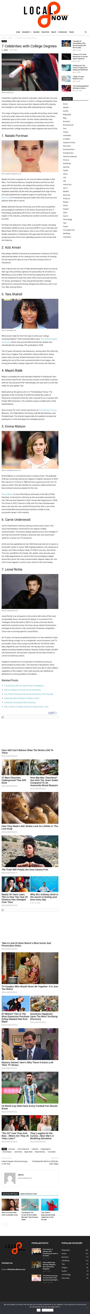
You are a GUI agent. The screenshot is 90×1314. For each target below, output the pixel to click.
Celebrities (35, 1149)
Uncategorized (68, 230)
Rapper (66, 202)
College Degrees (45, 1149)
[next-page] (6, 1224)
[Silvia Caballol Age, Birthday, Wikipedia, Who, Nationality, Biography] (36, 1264)
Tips (64, 223)
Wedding (66, 233)
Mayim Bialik (28, 1152)
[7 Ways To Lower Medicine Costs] (66, 79)
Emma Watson (7, 494)
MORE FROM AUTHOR (29, 1194)
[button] (85, 32)
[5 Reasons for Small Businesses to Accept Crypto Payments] (66, 56)
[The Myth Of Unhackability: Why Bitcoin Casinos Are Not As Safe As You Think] (66, 43)
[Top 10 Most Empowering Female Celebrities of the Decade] (49, 1205)
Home (18, 32)
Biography (26, 32)
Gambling (67, 163)
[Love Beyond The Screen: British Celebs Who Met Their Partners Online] (30, 1205)
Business (36, 32)
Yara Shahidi (51, 1152)
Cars (65, 128)
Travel (71, 32)
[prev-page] (3, 1224)
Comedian (67, 135)
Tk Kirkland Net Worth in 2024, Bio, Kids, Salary (45, 1162)
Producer (66, 198)
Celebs (10, 38)
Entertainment (68, 149)
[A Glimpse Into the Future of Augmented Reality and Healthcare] (66, 68)
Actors (65, 104)
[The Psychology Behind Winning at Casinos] (66, 88)
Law (64, 177)
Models (66, 191)
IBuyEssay (6, 197)
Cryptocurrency (69, 142)
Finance (66, 160)
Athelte (66, 107)
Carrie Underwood (23, 1149)
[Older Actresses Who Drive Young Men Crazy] (10, 1205)
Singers (66, 209)
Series (65, 205)
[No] (87, 1308)
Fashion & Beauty (70, 156)
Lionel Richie (18, 1152)
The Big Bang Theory (47, 410)
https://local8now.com (25, 1178)
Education (45, 32)
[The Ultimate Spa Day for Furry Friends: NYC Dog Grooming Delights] (36, 1278)
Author (65, 111)
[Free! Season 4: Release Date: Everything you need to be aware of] (36, 1251)
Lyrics (65, 188)
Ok (39, 1310)
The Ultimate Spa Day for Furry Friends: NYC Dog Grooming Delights (50, 1278)
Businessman (68, 125)
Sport (65, 212)
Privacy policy (47, 1310)
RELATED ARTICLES (10, 1194)
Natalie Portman (40, 1152)
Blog (64, 118)
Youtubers (67, 237)
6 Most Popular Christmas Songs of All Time (14, 1162)
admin (6, 50)
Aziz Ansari (11, 1149)
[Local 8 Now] (45, 14)
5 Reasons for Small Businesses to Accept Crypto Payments (80, 57)
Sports (65, 216)
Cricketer (66, 139)
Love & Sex (67, 184)
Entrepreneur (68, 153)
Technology (62, 32)
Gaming (66, 167)
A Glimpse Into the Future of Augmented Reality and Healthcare (80, 68)
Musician (66, 195)
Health (53, 32)
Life (64, 181)
